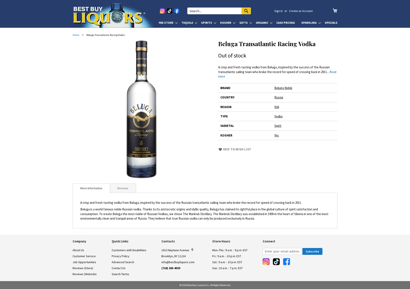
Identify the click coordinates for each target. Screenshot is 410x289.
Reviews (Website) (85, 274)
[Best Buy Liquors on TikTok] (169, 10)
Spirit (277, 126)
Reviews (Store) (83, 268)
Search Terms (120, 274)
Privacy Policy (120, 256)
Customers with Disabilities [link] (129, 250)
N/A (276, 107)
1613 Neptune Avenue (175, 250)
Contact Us (119, 268)
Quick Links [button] (120, 241)
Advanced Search (123, 262)
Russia (278, 97)
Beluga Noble (283, 88)
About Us (78, 250)
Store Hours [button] (221, 241)
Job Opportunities (84, 262)
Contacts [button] (168, 241)
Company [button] (79, 241)
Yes (276, 135)
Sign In (278, 11)
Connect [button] (269, 241)
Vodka (278, 116)
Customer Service (84, 256)
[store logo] (116, 15)
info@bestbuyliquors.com (178, 262)
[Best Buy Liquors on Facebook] (176, 10)
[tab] (91, 188)
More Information (91, 188)
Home (76, 35)
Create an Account (301, 11)
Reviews (122, 188)
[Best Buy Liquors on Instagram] (162, 10)
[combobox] (219, 10)
